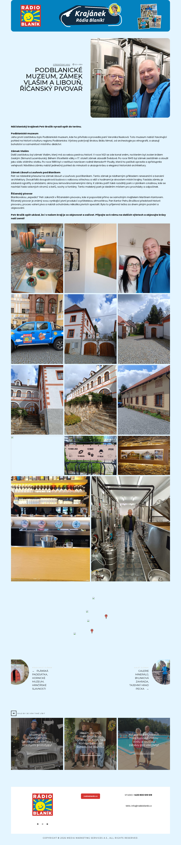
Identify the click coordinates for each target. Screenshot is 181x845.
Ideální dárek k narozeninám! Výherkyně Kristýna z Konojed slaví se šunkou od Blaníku (90, 740)
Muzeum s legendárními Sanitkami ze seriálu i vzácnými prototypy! (37, 740)
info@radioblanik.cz (141, 805)
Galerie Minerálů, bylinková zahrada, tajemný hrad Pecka (130, 679)
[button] (87, 611)
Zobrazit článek (37, 752)
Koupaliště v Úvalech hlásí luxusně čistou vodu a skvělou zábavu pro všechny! (144, 740)
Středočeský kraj (61, 64)
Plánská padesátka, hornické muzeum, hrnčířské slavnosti (50, 679)
